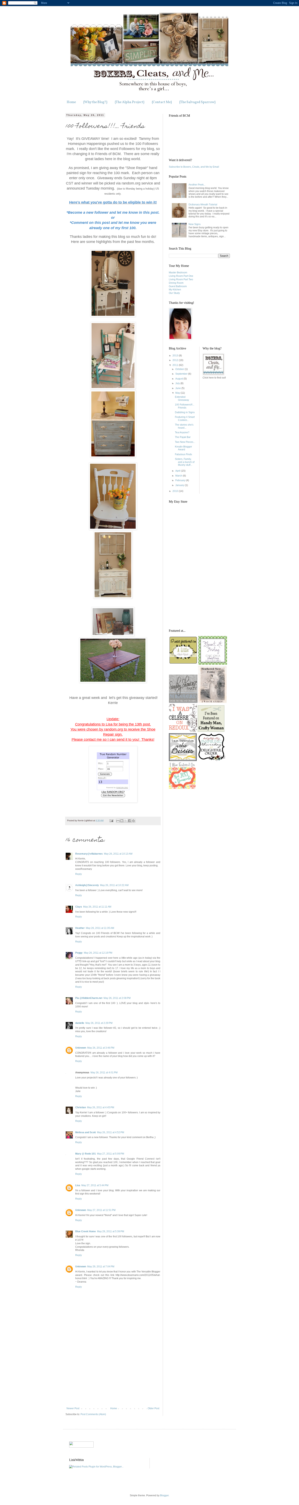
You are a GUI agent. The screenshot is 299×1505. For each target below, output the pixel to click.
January (180, 485)
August (179, 378)
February (180, 480)
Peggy (79, 952)
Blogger (164, 1495)
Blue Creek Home (85, 1231)
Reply (78, 874)
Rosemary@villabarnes (89, 853)
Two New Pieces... (185, 442)
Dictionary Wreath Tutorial (203, 204)
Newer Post (73, 1408)
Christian (80, 1107)
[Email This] (118, 821)
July (177, 383)
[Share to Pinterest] (133, 821)
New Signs (195, 224)
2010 (175, 491)
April (178, 470)
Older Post (153, 1408)
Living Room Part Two (181, 279)
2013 (175, 355)
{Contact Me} (162, 102)
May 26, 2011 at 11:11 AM (97, 906)
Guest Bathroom (178, 286)
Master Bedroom (178, 272)
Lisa (77, 1185)
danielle (79, 1023)
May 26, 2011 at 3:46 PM (100, 1047)
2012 (175, 360)
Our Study (174, 293)
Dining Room (176, 282)
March (179, 475)
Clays (78, 906)
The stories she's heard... (184, 426)
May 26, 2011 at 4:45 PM (100, 1107)
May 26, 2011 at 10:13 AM (118, 853)
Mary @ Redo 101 (85, 1153)
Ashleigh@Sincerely (87, 885)
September (181, 373)
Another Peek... (197, 184)
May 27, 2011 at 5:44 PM (94, 1185)
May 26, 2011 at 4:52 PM (110, 1132)
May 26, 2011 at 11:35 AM (100, 928)
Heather (80, 928)
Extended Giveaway (182, 398)
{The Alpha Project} (129, 102)
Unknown (80, 1047)
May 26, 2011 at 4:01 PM (104, 1072)
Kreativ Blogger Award (183, 448)
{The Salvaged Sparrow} (197, 102)
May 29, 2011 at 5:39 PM (110, 1231)
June (178, 388)
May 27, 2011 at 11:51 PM (101, 1210)
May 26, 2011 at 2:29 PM (98, 1023)
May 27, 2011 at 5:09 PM (110, 1153)
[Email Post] (111, 820)
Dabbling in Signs (185, 412)
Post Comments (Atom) (93, 1414)
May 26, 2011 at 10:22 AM (114, 885)
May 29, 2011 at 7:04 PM (100, 1266)
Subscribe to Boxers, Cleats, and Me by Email (194, 166)
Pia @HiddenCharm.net (88, 998)
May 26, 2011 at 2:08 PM (117, 998)
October (180, 369)
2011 (175, 365)
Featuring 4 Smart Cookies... (185, 418)
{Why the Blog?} (95, 102)
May (178, 392)
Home (71, 102)
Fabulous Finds (183, 454)
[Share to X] (126, 821)
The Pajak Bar (183, 437)
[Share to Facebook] (130, 821)
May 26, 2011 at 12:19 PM (98, 952)
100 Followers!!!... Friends (184, 406)
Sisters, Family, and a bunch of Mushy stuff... (184, 462)
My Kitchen (175, 289)
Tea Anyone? (182, 432)
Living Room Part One (181, 276)
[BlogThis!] (122, 821)
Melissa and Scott (85, 1132)
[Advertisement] (112, 1376)
